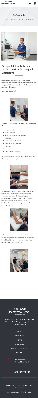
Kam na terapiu (19, 344)
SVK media (27, 392)
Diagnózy (19, 340)
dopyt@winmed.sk (21, 366)
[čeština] (30, 3)
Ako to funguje (19, 335)
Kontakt (19, 352)
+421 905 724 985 (21, 372)
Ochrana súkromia (13, 392)
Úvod (6, 19)
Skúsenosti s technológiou (19, 19)
